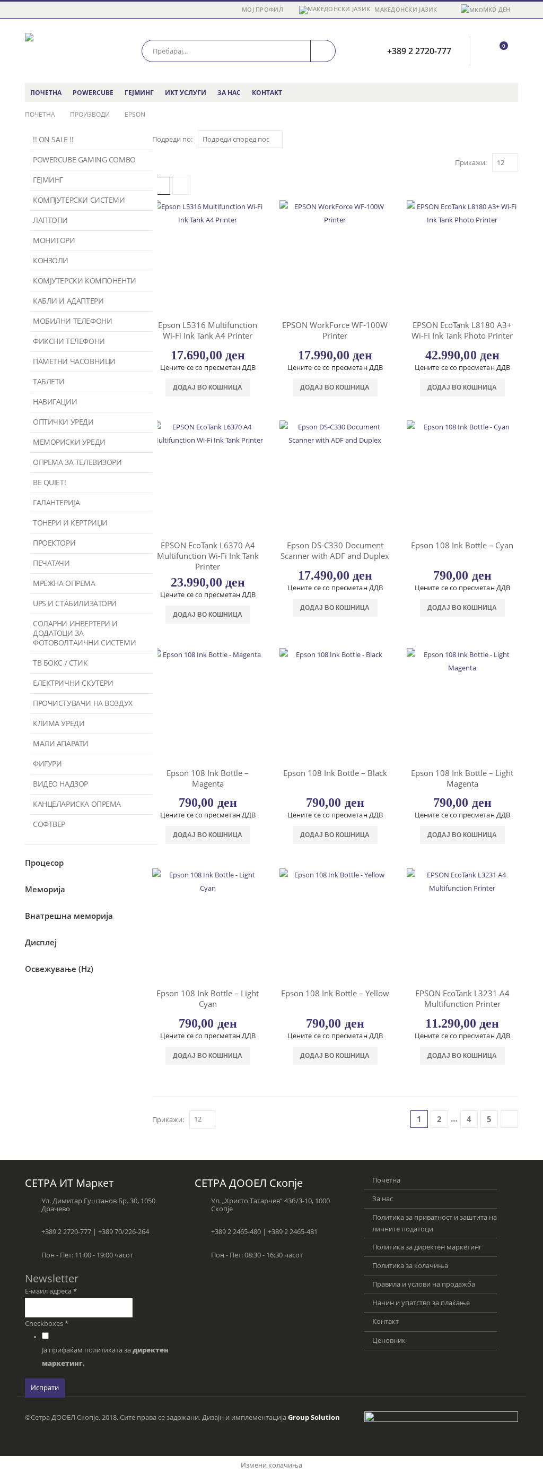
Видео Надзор (60, 784)
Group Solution (314, 1417)
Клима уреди (58, 723)
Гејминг (139, 92)
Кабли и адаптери (68, 301)
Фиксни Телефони (69, 341)
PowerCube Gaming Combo (84, 159)
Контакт (267, 92)
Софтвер (49, 824)
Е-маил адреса (51, 1291)
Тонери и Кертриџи (70, 523)
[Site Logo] (70, 50)
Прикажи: (471, 162)
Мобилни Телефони (72, 321)
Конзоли (50, 260)
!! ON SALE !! (53, 139)
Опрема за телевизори (77, 462)
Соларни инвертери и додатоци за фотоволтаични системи (84, 633)
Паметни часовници (74, 361)
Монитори (54, 240)
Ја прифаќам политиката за (105, 1357)
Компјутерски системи (79, 200)
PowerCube (93, 92)
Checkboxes (46, 1323)
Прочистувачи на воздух (83, 703)
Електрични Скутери (73, 683)
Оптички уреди (63, 422)
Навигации (55, 401)
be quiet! (49, 482)
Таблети (49, 381)
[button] (181, 186)
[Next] (509, 1119)
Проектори (54, 543)
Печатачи (51, 563)
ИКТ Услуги (185, 92)
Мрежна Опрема (64, 583)
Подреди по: (172, 139)
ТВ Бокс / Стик (60, 663)
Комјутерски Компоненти (84, 280)
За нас (229, 92)
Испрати (45, 1387)
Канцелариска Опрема (77, 804)
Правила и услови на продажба (423, 1284)
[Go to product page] (208, 256)
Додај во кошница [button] (207, 387)
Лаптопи (50, 220)
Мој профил (262, 9)
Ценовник (389, 1340)
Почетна (46, 92)
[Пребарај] (323, 51)
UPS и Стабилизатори (75, 603)
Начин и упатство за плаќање (421, 1302)
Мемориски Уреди (69, 442)
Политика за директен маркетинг (427, 1247)
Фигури (47, 763)
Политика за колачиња (410, 1265)
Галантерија (56, 502)
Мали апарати (61, 743)
